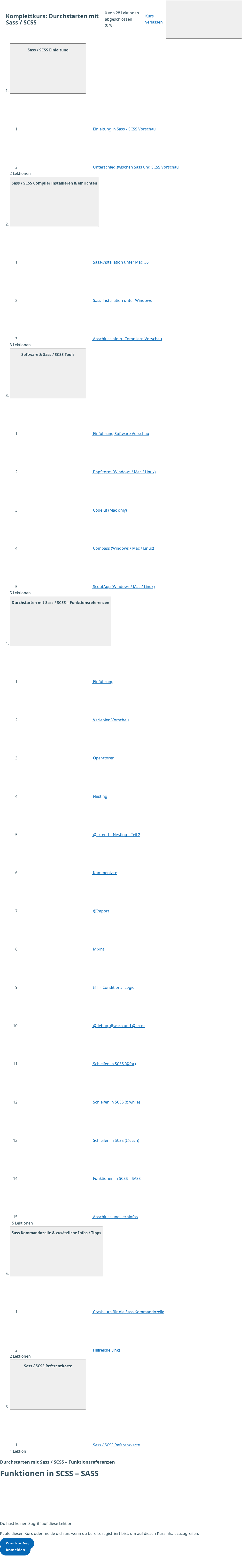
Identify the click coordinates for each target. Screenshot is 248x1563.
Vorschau (147, 129)
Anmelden (15, 1549)
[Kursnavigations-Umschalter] (204, 19)
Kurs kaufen (17, 1543)
